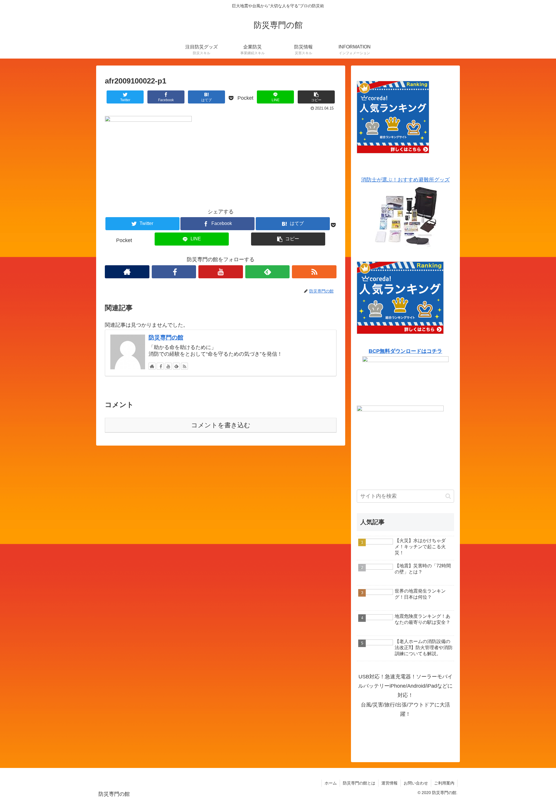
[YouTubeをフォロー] (220, 271)
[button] (448, 496)
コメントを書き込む (220, 425)
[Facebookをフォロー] (174, 271)
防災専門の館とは (359, 783)
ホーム (331, 783)
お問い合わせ (416, 783)
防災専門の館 (166, 337)
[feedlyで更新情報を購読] (267, 271)
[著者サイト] (127, 271)
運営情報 (389, 783)
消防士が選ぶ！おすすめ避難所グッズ (405, 180)
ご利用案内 (444, 783)
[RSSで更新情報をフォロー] (314, 271)
